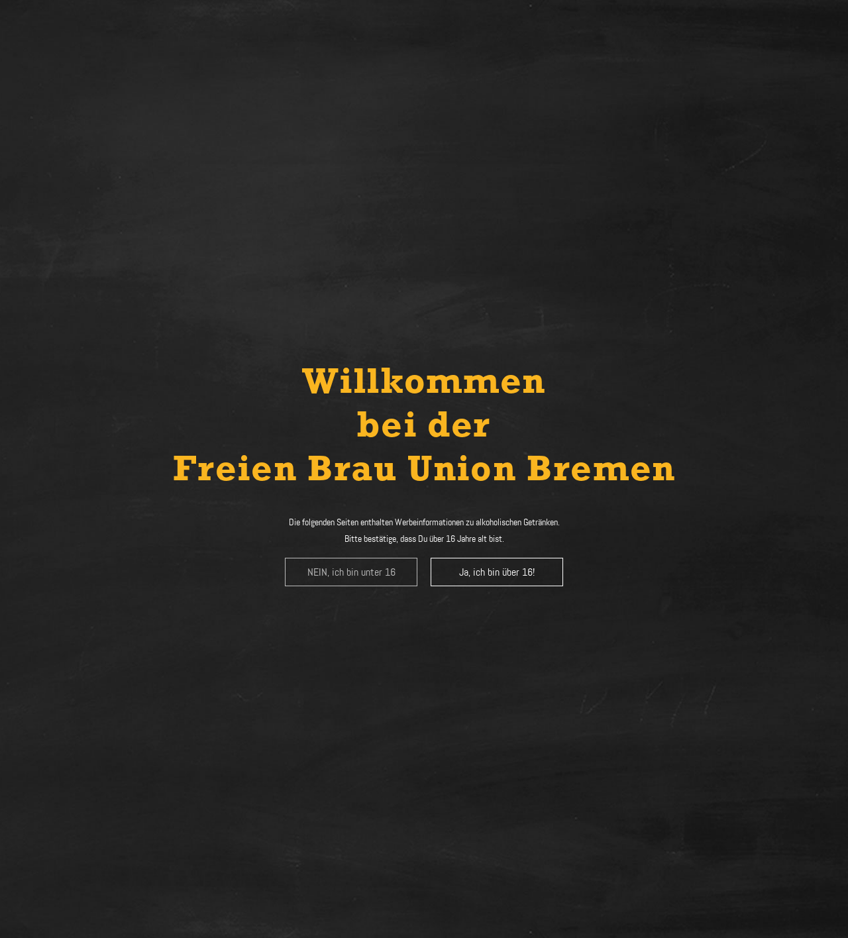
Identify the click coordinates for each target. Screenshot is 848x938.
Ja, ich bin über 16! (497, 572)
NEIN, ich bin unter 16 (351, 572)
